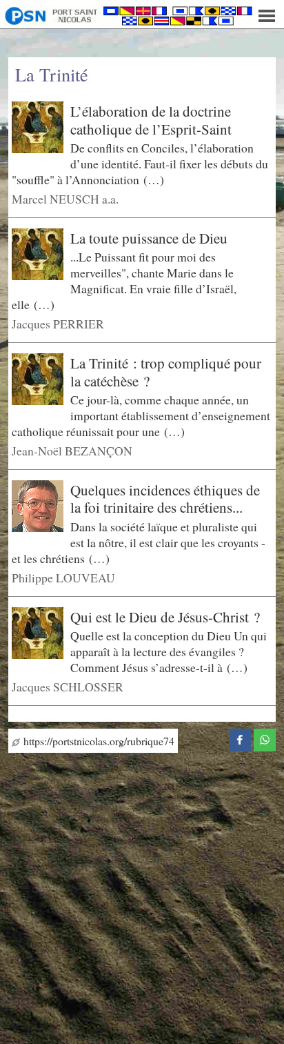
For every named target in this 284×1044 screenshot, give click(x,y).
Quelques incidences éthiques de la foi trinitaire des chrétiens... (165, 499)
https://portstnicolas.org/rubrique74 (97, 740)
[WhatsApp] (265, 737)
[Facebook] (240, 737)
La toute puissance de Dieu (148, 238)
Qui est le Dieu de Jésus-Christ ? (165, 616)
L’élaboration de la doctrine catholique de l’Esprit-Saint (151, 120)
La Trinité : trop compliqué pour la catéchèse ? (165, 372)
